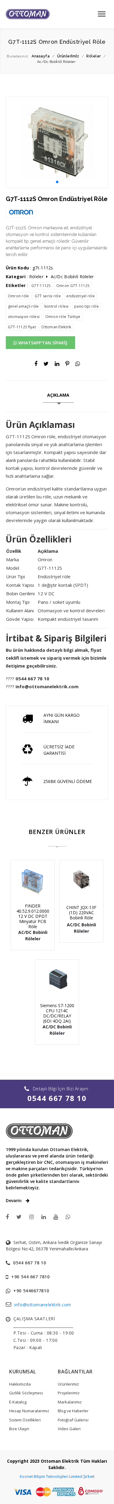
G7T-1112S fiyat (22, 327)
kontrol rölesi (56, 306)
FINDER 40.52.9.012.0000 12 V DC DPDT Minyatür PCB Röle (32, 916)
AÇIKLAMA (58, 395)
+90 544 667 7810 (30, 1277)
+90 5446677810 (31, 1291)
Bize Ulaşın (19, 1428)
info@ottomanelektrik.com (42, 1304)
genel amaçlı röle (23, 306)
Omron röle (18, 296)
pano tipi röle (86, 306)
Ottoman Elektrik (56, 327)
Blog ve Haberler (73, 1410)
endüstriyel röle (80, 296)
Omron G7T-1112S (72, 285)
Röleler (36, 276)
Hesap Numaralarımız (29, 1410)
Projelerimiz (69, 1393)
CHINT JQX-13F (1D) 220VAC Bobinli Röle (81, 912)
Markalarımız (70, 1402)
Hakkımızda (20, 1384)
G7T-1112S (41, 285)
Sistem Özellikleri (25, 1420)
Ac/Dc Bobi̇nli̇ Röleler (72, 276)
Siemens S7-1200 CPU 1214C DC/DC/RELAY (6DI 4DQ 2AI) (57, 1013)
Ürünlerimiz (68, 1384)
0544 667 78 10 (56, 1098)
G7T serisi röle (48, 296)
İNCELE (35, 892)
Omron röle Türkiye (63, 316)
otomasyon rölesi (24, 316)
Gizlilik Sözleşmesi (26, 1393)
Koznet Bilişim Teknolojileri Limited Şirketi (57, 1476)
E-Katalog (17, 1402)
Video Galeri (69, 1428)
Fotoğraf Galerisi (73, 1420)
